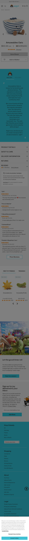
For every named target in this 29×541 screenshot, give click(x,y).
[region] (14, 529)
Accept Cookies (14, 538)
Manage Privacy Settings (14, 534)
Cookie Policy (5, 531)
